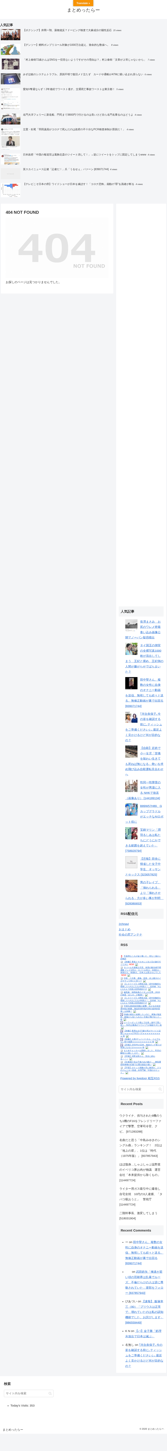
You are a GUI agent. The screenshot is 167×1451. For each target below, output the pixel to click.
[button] (160, 1089)
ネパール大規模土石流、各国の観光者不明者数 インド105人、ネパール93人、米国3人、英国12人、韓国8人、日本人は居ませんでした (140, 970)
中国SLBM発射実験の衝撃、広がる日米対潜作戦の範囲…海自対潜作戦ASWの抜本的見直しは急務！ (140, 1008)
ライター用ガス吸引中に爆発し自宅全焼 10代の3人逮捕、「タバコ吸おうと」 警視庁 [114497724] (140, 1196)
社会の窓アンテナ (130, 934)
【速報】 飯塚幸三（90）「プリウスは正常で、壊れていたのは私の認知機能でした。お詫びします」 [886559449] (144, 1312)
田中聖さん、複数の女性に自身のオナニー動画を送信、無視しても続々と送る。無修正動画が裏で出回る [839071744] (144, 1253)
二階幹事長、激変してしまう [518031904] (138, 1216)
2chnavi (124, 924)
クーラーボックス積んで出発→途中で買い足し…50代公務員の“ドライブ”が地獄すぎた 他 (141, 1024)
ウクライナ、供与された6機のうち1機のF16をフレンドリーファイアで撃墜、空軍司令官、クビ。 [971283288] (140, 1123)
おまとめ (124, 929)
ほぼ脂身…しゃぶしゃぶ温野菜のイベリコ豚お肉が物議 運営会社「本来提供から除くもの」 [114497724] (139, 1172)
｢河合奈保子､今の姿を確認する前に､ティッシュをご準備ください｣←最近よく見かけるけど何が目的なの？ (144, 1355)
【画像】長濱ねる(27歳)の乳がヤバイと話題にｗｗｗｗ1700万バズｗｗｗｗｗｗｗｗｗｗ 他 (140, 1033)
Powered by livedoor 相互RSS (140, 1078)
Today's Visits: (20, 1405)
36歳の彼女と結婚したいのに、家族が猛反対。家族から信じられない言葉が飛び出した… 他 (140, 1017)
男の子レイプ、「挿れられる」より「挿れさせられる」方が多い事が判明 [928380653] (144, 893)
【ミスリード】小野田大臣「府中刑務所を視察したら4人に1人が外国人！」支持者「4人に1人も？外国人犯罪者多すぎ (140, 986)
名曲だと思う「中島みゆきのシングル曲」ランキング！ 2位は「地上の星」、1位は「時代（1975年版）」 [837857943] (140, 1147)
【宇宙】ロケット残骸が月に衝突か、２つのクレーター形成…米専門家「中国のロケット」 (140, 1070)
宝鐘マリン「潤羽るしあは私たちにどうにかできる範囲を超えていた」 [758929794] (143, 840)
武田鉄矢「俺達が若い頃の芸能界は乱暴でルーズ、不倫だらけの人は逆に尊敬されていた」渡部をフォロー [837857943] (144, 1282)
